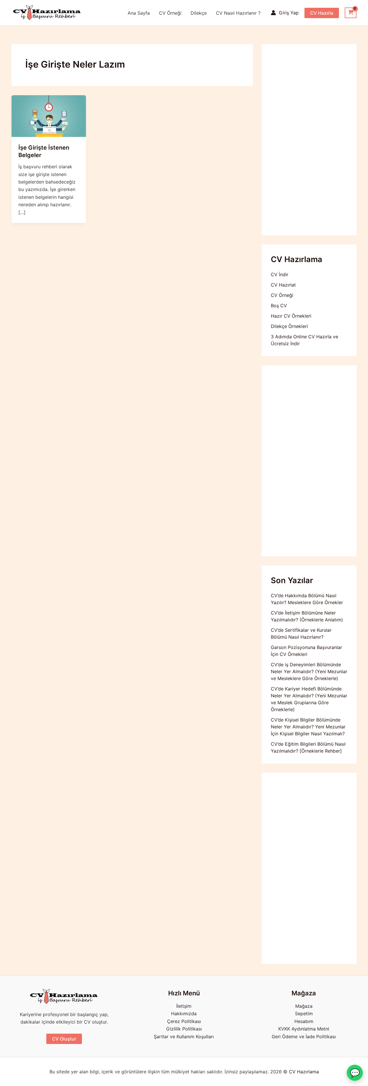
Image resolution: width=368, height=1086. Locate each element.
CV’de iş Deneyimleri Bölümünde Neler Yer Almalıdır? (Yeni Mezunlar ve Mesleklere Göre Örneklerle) (309, 671)
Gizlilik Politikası (184, 1029)
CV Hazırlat (283, 285)
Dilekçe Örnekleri (289, 326)
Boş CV (279, 305)
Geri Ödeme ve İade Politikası (304, 1036)
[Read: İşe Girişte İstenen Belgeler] (49, 116)
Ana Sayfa (139, 13)
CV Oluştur (64, 1039)
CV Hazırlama (304, 1071)
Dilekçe (199, 13)
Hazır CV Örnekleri (291, 316)
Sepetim (304, 1013)
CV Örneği (170, 13)
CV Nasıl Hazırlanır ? (238, 13)
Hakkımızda (184, 1013)
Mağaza (304, 1006)
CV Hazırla (321, 13)
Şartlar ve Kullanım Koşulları (184, 1036)
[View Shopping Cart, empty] (350, 12)
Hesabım (303, 1021)
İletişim (183, 1006)
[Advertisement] (309, 140)
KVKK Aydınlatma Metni (303, 1029)
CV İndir (279, 274)
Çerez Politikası (184, 1021)
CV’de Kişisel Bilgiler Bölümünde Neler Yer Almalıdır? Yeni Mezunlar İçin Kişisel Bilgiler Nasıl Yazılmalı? (308, 726)
